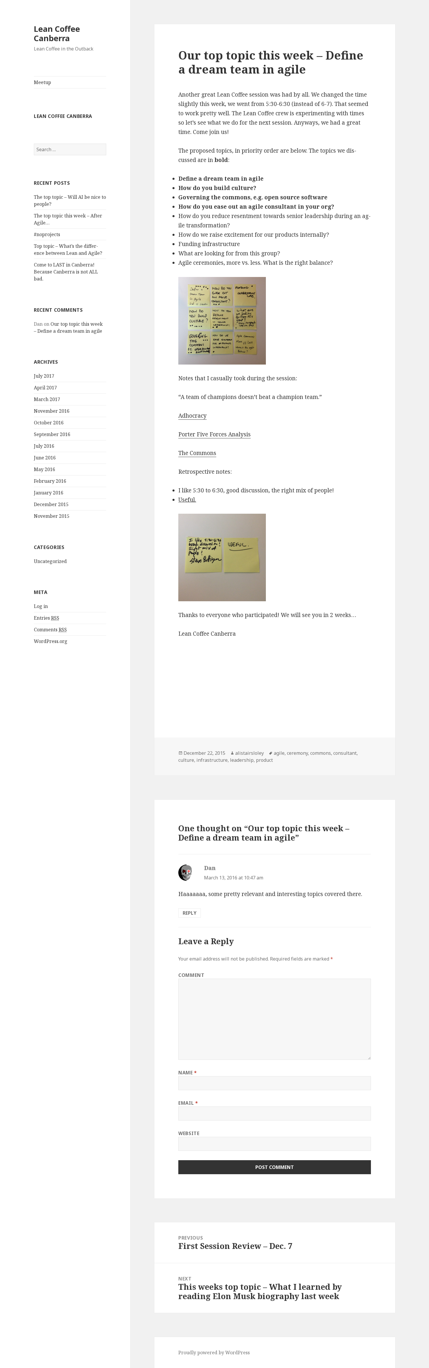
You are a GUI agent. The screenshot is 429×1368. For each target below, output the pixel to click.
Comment (191, 975)
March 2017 (47, 399)
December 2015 (51, 504)
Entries (46, 618)
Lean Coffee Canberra (57, 33)
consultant (345, 753)
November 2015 (51, 516)
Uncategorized (50, 561)
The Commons (197, 453)
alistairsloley (249, 753)
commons (320, 753)
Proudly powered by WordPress (214, 1352)
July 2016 (44, 446)
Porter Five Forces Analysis (214, 434)
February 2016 (50, 481)
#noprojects (47, 234)
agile (279, 753)
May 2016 (44, 469)
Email (188, 1103)
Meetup (42, 82)
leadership (242, 760)
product (264, 760)
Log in (41, 606)
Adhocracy (192, 415)
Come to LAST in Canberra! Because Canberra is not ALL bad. (66, 272)
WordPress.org (50, 641)
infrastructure (212, 760)
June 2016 (45, 457)
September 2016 (52, 434)
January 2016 (48, 492)
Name (187, 1072)
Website (188, 1133)
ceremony (297, 753)
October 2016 (49, 422)
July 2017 (44, 376)
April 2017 (45, 387)
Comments (50, 629)
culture (186, 760)
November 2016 (51, 411)
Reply (189, 913)
